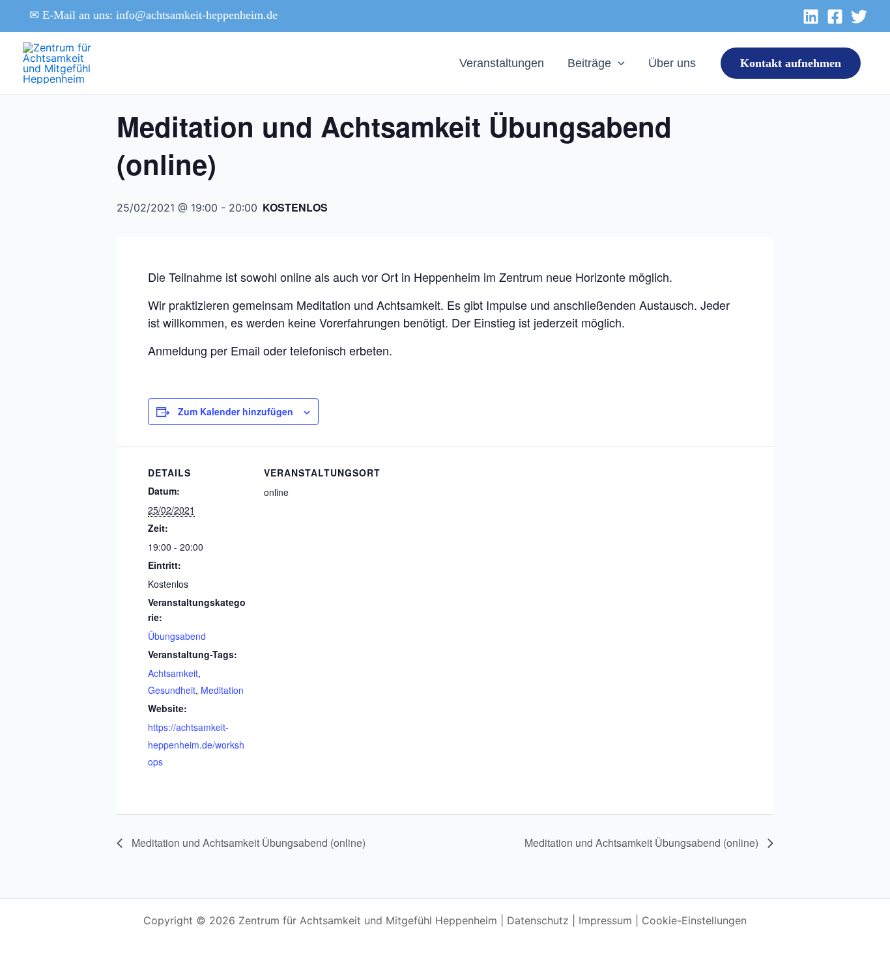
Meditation (222, 689)
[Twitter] (859, 16)
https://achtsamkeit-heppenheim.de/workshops (196, 744)
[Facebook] (835, 16)
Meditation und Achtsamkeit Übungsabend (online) (247, 842)
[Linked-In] (811, 16)
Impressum (605, 920)
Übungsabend (177, 635)
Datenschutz (538, 920)
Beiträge (589, 63)
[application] (618, 63)
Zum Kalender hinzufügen (235, 411)
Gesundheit (171, 689)
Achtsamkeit (173, 673)
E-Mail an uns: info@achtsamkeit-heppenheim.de (160, 14)
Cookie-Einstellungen (694, 920)
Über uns (672, 63)
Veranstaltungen (501, 63)
